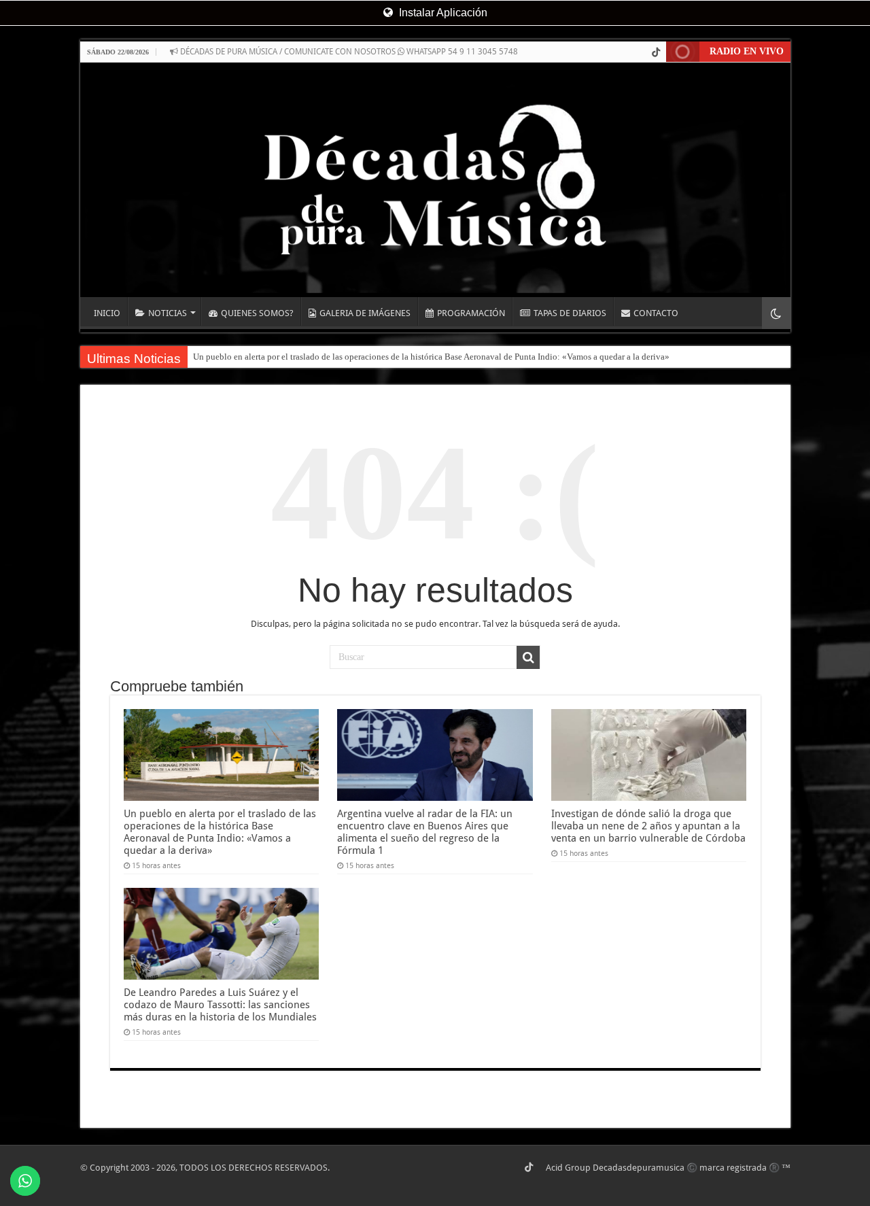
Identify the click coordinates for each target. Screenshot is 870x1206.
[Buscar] (528, 657)
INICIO (107, 313)
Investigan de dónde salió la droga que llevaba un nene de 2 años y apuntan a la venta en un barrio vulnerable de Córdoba (648, 826)
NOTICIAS (167, 313)
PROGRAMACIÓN (471, 313)
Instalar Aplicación (441, 12)
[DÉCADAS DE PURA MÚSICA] (435, 180)
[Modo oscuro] (776, 313)
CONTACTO (655, 313)
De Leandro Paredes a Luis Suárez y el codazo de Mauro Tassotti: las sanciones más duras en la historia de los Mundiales (220, 1004)
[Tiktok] (655, 52)
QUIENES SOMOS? (257, 313)
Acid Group (568, 1167)
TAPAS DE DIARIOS (570, 313)
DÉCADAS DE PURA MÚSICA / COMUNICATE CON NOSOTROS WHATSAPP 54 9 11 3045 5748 (348, 51)
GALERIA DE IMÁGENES (365, 313)
